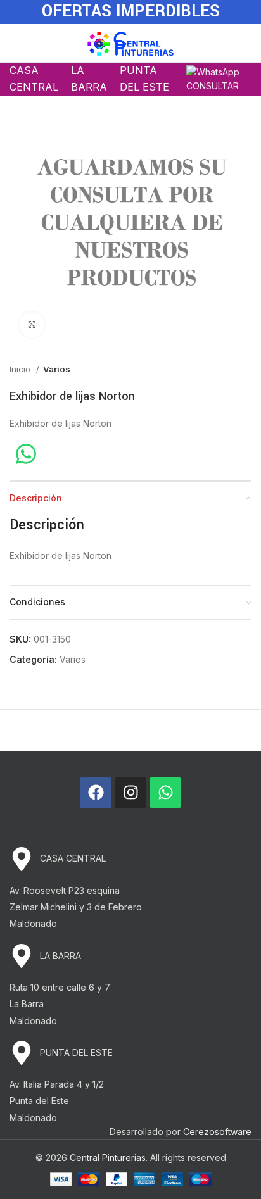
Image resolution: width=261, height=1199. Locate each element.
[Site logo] (130, 42)
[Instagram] (130, 792)
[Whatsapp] (165, 792)
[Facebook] (95, 792)
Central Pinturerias (108, 1157)
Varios (56, 369)
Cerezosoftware (217, 1131)
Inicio (21, 369)
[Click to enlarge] (31, 324)
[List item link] (130, 859)
